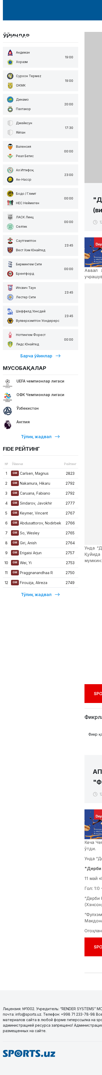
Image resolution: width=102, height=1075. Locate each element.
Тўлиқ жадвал (36, 436)
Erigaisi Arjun (27, 553)
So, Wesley (26, 533)
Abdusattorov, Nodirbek (37, 523)
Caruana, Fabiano (31, 493)
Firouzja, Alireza (30, 582)
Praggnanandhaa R (33, 572)
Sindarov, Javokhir (32, 503)
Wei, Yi (22, 563)
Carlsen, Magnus (31, 473)
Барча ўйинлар (36, 355)
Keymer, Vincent (30, 513)
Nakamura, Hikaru (31, 483)
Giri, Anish (25, 543)
